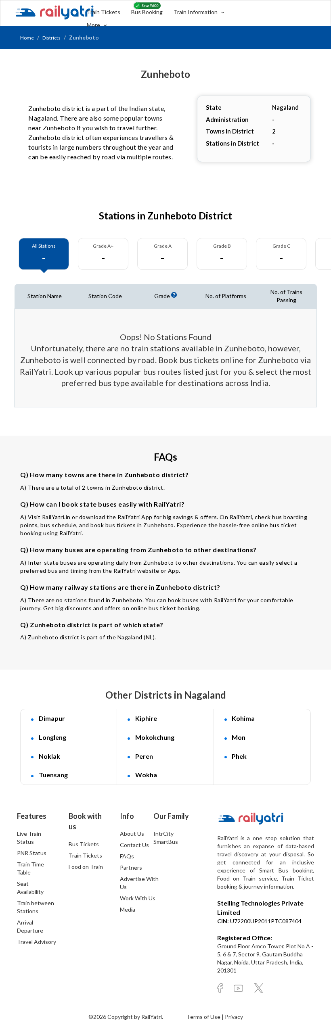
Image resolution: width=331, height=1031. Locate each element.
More (94, 24)
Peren (144, 756)
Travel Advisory (36, 941)
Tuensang (53, 774)
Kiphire (146, 718)
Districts (51, 38)
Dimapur (52, 718)
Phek (239, 756)
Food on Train (86, 866)
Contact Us (134, 844)
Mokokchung (154, 737)
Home (27, 38)
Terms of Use (204, 1016)
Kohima (243, 718)
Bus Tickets (84, 844)
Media (127, 909)
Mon (238, 737)
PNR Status (31, 852)
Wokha (146, 774)
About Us (132, 833)
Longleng (52, 737)
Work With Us (137, 898)
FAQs (127, 856)
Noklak (49, 756)
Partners (131, 867)
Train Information (196, 11)
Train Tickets (103, 11)
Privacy (234, 1016)
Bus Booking (147, 11)
